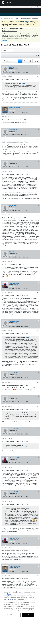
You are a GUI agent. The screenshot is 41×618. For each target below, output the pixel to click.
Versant (19, 592)
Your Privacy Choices (13, 615)
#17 (38, 117)
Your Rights (9, 599)
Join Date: (12, 72)
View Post (24, 83)
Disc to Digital (35, 18)
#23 (38, 330)
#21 (38, 261)
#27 (38, 467)
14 (30, 61)
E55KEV (11, 252)
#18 (38, 139)
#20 (38, 215)
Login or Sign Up (34, 7)
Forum (16, 18)
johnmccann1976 (14, 283)
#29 (38, 548)
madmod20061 (14, 129)
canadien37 (13, 205)
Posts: (23, 72)
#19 (38, 171)
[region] (20, 603)
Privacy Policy (8, 595)
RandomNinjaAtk (14, 107)
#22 (38, 292)
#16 (38, 76)
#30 (38, 575)
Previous (7, 61)
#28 (38, 501)
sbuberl (11, 67)
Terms (9, 594)
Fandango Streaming (25, 18)
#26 (38, 438)
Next (36, 61)
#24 (38, 382)
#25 (38, 406)
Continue (28, 615)
